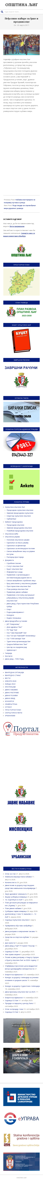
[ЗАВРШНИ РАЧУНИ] (21, 365)
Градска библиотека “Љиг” (17, 644)
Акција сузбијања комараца (16, 897)
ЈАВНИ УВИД (10, 698)
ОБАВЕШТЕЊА (11, 704)
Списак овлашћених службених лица (21, 580)
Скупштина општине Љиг (15, 507)
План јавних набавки (13, 908)
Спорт (9, 609)
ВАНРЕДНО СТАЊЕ (13, 675)
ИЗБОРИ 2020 (10, 681)
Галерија (8, 653)
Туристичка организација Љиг (19, 641)
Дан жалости (10, 943)
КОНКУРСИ (9, 701)
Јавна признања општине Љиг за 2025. (20, 992)
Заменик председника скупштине (20, 513)
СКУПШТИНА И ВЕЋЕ (13, 713)
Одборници (11, 519)
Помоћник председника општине (20, 531)
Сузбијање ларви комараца (16, 911)
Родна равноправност (15, 612)
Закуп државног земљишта (16, 894)
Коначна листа (10, 882)
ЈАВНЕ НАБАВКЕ (11, 690)
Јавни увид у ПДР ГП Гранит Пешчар (20, 946)
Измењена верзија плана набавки (18, 877)
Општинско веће (11, 534)
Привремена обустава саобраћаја (18, 925)
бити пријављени (17, 226)
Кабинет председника (14, 522)
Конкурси (10, 615)
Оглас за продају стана (14, 1009)
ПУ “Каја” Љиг (12, 630)
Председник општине (15, 525)
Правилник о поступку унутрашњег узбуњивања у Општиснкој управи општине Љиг (21, 598)
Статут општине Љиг (15, 566)
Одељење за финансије (16, 545)
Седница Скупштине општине (17, 920)
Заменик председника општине (19, 528)
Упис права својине (12, 954)
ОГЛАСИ (8, 707)
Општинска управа (12, 537)
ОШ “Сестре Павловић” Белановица (21, 636)
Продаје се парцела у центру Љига (19, 1003)
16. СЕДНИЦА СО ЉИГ (14, 900)
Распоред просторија (15, 557)
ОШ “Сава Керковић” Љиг (17, 633)
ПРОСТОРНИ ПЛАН (13, 710)
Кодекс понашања (14, 618)
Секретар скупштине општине (19, 516)
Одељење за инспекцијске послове (21, 548)
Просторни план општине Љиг (19, 586)
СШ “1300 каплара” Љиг (16, 638)
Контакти (8, 656)
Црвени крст (12, 650)
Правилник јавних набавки (17, 592)
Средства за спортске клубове (17, 937)
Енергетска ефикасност (14, 974)
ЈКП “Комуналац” (13, 624)
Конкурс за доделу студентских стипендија (22, 986)
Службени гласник (14, 563)
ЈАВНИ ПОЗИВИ (11, 695)
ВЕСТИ (7, 678)
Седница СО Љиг (11, 951)
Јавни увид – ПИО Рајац (14, 659)
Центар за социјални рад (17, 647)
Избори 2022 (10, 684)
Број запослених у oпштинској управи (22, 583)
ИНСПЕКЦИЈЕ (10, 687)
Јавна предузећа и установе (16, 621)
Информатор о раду (15, 572)
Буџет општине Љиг (15, 569)
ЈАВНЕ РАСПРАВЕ (12, 692)
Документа (9, 560)
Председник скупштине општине (20, 510)
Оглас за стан (10, 874)
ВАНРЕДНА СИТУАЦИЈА (14, 672)
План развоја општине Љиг (17, 589)
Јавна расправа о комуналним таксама (20, 931)
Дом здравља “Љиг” (14, 627)
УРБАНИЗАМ (10, 715)
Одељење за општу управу (17, 543)
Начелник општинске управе (18, 540)
